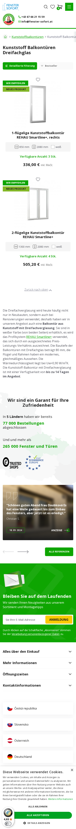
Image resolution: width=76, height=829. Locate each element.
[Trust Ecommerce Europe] (34, 462)
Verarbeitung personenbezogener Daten (36, 634)
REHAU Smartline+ (39, 337)
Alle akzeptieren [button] (38, 815)
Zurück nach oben (36, 290)
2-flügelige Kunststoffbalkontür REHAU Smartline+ (38, 234)
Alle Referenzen (59, 551)
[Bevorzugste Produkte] (52, 7)
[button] (69, 7)
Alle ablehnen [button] (37, 806)
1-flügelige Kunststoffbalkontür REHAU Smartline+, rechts (38, 135)
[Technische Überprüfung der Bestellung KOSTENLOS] (9, 19)
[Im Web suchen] (46, 7)
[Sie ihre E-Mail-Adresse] (38, 620)
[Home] (5, 36)
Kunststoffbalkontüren (28, 37)
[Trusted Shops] (12, 463)
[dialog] (38, 797)
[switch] (8, 824)
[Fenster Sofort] (11, 6)
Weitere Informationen (60, 799)
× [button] (71, 770)
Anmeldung (58, 620)
